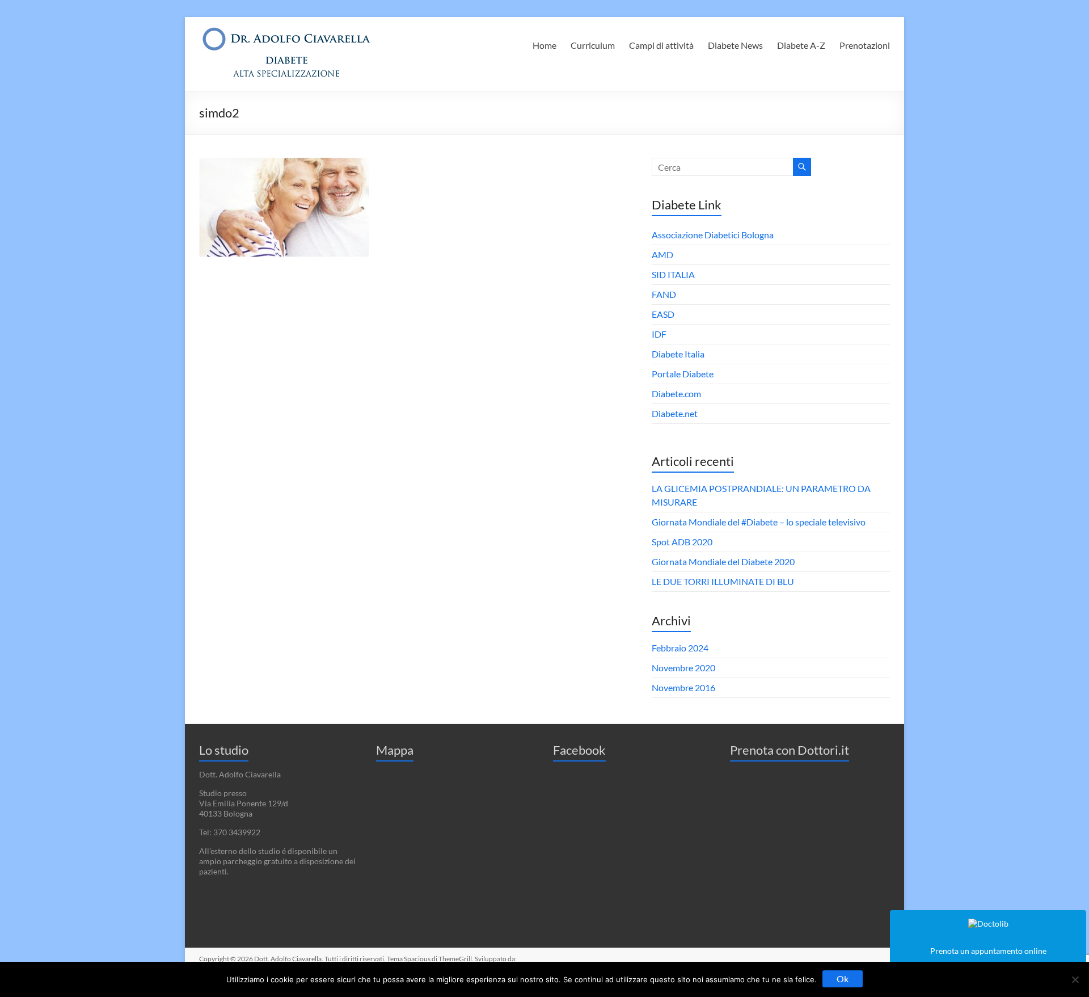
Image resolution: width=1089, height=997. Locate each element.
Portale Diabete (683, 373)
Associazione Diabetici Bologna (713, 234)
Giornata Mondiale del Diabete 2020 (723, 561)
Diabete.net (675, 413)
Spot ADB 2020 (682, 541)
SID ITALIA (673, 274)
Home (544, 45)
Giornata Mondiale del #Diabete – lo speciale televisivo (759, 521)
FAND (664, 294)
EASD (663, 314)
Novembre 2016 (683, 687)
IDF (659, 334)
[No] (1074, 979)
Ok (843, 978)
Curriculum (593, 45)
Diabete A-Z (801, 45)
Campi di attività (661, 45)
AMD (662, 254)
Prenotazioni (864, 45)
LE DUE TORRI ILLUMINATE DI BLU (723, 581)
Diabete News (735, 45)
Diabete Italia (678, 353)
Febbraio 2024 (680, 647)
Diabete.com (676, 393)
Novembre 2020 (683, 667)
